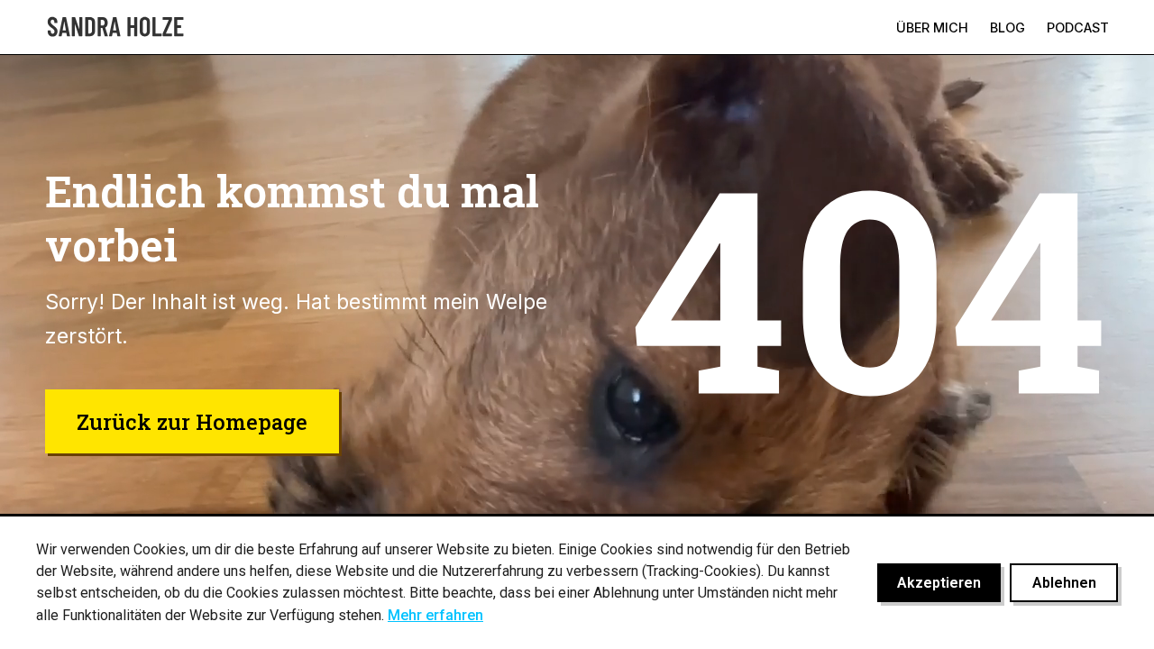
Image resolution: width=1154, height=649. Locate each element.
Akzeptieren (939, 582)
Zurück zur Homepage (192, 421)
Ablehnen (1064, 582)
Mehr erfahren (435, 615)
